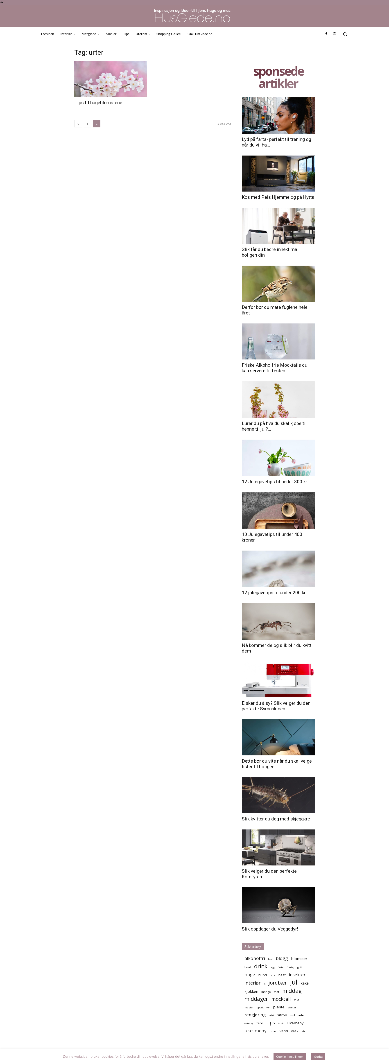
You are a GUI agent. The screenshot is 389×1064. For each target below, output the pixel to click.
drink (260, 966)
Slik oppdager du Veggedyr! (270, 929)
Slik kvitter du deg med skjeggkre (276, 819)
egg (272, 967)
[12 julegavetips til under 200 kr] (278, 569)
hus (272, 975)
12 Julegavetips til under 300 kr (274, 481)
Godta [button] (318, 1057)
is (264, 983)
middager (256, 998)
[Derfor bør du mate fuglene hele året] (278, 284)
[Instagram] (334, 34)
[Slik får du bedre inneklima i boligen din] (278, 226)
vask (295, 1031)
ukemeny (295, 1023)
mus (296, 999)
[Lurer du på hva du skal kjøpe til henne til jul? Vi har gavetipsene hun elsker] (278, 399)
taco (259, 1023)
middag (292, 990)
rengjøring (255, 1014)
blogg (282, 958)
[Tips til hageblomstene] (110, 79)
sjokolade (297, 1015)
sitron (282, 1015)
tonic (281, 1023)
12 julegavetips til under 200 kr (274, 592)
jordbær (278, 982)
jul (293, 982)
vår (303, 1031)
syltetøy (248, 1023)
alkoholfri (254, 958)
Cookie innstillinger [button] (289, 1057)
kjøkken (251, 991)
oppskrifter (263, 1007)
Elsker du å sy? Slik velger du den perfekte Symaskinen (276, 706)
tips (270, 1022)
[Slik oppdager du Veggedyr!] (278, 905)
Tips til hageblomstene (98, 102)
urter (273, 1031)
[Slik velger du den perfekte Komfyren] (278, 847)
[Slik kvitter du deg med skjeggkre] (278, 795)
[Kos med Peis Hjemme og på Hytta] (278, 174)
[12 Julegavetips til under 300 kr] (278, 458)
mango (266, 992)
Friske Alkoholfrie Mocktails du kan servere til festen (274, 367)
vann (284, 1030)
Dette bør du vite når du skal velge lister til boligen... (277, 763)
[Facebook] (326, 34)
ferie (280, 967)
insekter (297, 974)
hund (262, 975)
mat (276, 992)
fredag (290, 967)
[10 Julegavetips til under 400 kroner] (278, 510)
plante (278, 1007)
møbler (248, 1007)
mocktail (281, 998)
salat (271, 1015)
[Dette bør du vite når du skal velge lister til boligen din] (278, 737)
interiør (252, 982)
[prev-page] (78, 123)
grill (299, 967)
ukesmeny (255, 1030)
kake (305, 983)
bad (270, 959)
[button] (345, 34)
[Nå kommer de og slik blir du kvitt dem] (278, 621)
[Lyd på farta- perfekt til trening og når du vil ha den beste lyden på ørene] (278, 115)
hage (249, 974)
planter (291, 1007)
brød (247, 967)
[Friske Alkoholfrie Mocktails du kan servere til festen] (278, 341)
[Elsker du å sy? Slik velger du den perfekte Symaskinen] (278, 680)
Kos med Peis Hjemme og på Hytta (278, 197)
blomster (299, 958)
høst (282, 975)
